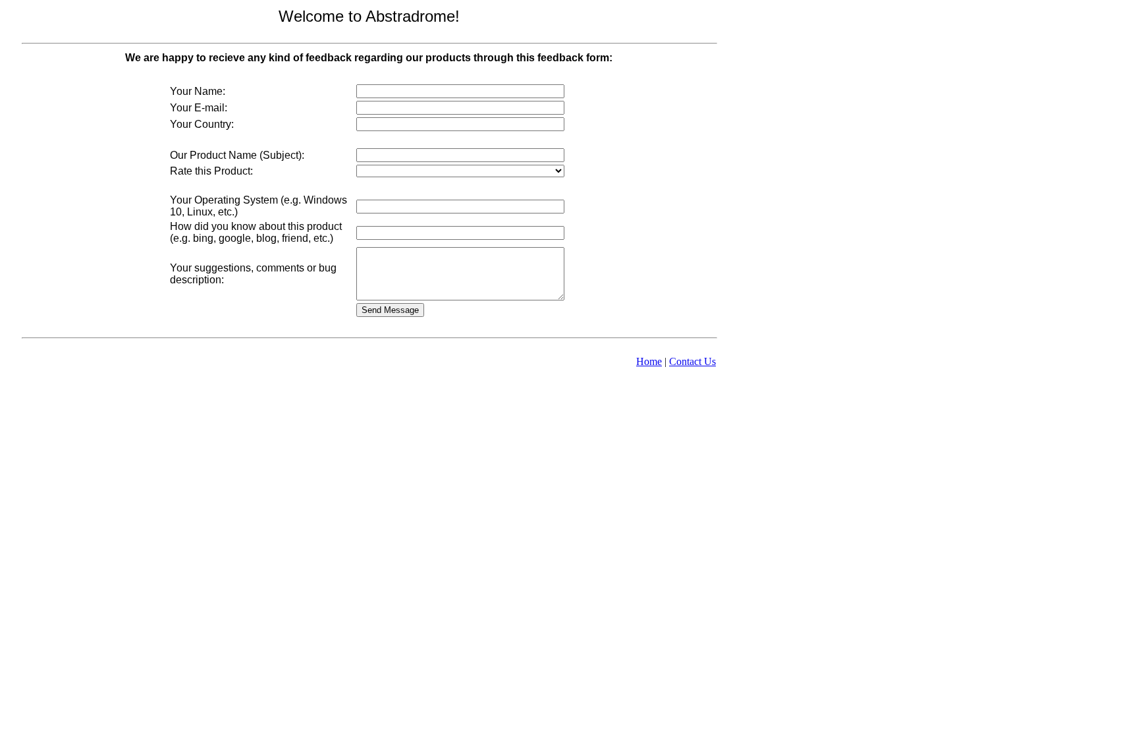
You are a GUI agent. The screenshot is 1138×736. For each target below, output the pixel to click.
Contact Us (692, 361)
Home (649, 361)
